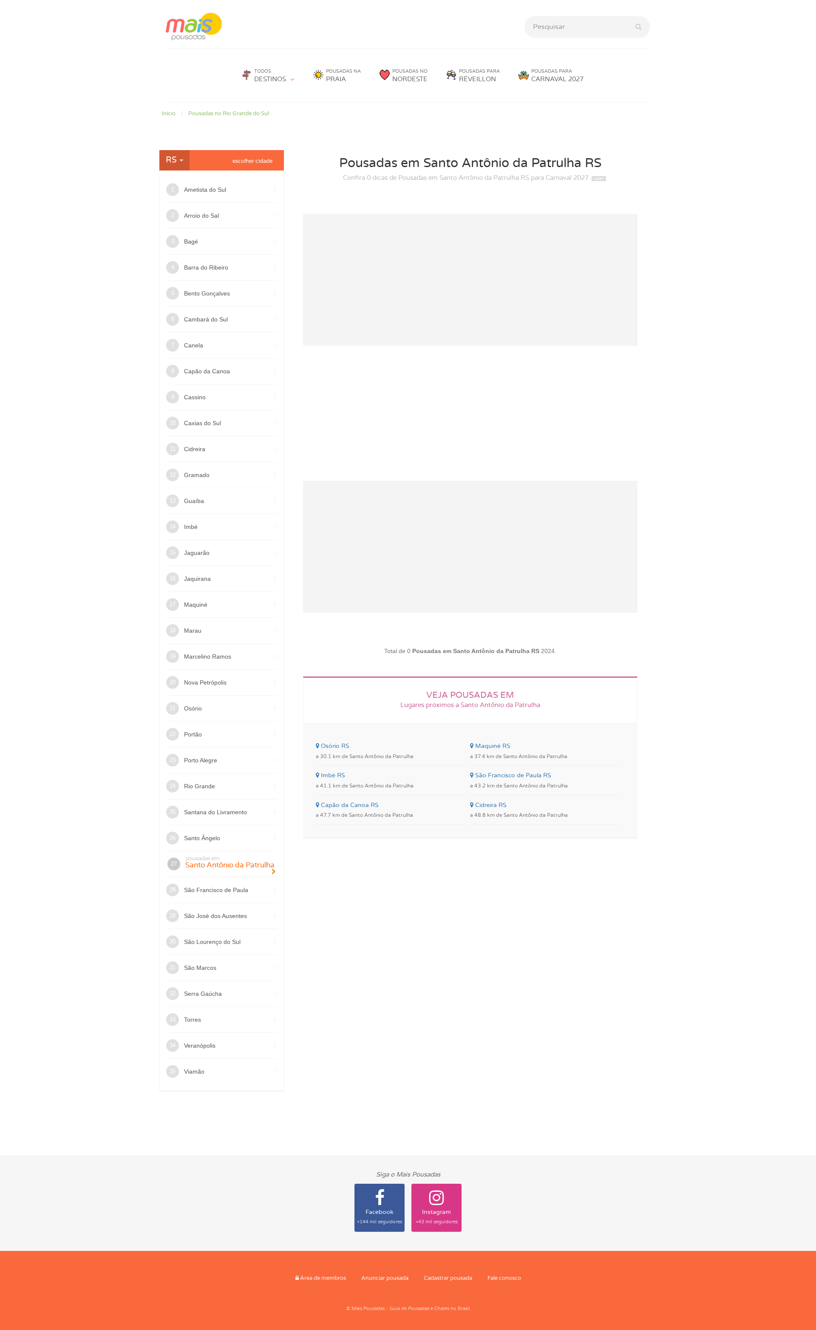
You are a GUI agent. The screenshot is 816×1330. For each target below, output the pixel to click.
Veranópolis (199, 1045)
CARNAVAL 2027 (557, 75)
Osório (193, 708)
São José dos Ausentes (215, 915)
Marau (192, 630)
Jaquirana (197, 578)
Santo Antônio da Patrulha (230, 862)
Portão (193, 734)
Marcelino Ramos (207, 656)
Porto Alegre (200, 760)
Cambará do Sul (206, 319)
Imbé (191, 526)
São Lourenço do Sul (212, 941)
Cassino (195, 397)
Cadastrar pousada (448, 1278)
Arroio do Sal (201, 215)
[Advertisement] (470, 279)
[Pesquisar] (638, 27)
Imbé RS (365, 780)
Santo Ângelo (202, 838)
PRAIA (343, 75)
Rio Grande (199, 786)
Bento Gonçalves (207, 293)
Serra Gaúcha (203, 993)
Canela (193, 345)
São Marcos (200, 967)
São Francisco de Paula (216, 890)
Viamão (194, 1071)
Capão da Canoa (207, 371)
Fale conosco (504, 1278)
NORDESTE (410, 75)
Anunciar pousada (384, 1278)
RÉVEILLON (479, 75)
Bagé (191, 241)
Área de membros (322, 1278)
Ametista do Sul (205, 189)
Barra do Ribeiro (206, 267)
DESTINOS (270, 75)
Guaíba (194, 500)
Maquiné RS (518, 751)
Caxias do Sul (202, 423)
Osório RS (365, 751)
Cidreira (194, 449)
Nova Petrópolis (205, 682)
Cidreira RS (519, 810)
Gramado (197, 475)
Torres (192, 1019)
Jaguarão (197, 552)
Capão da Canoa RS (364, 810)
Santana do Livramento (215, 812)
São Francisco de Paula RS (519, 780)
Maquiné (195, 604)
